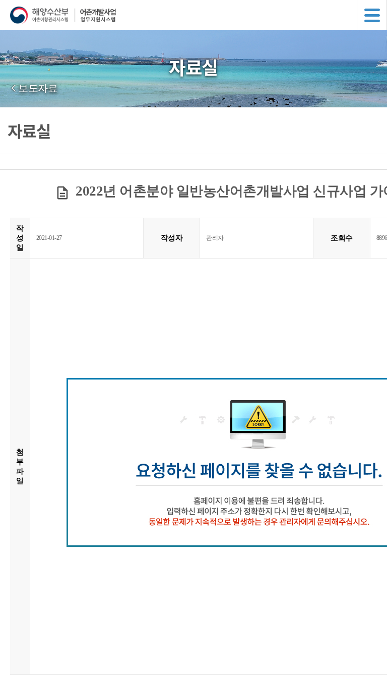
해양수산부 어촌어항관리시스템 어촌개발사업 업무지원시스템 (198, 15)
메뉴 (372, 15)
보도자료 (37, 88)
